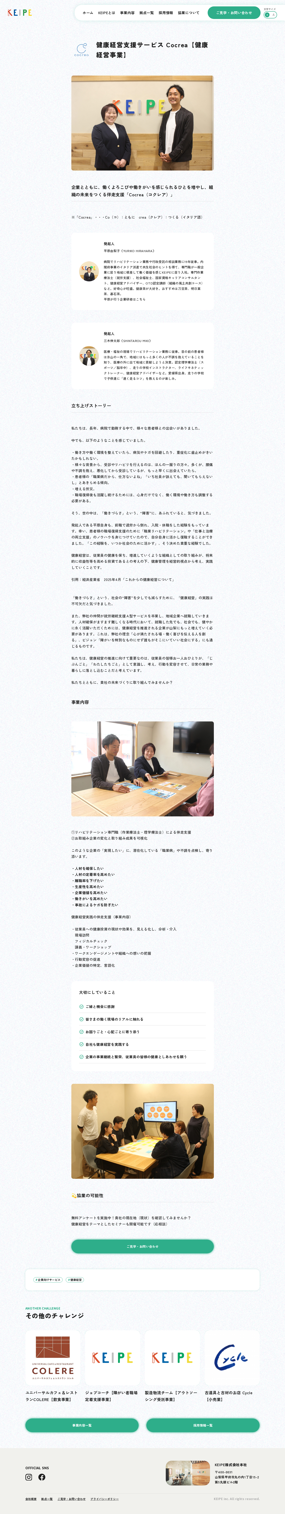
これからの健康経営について (148, 579)
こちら (141, 299)
